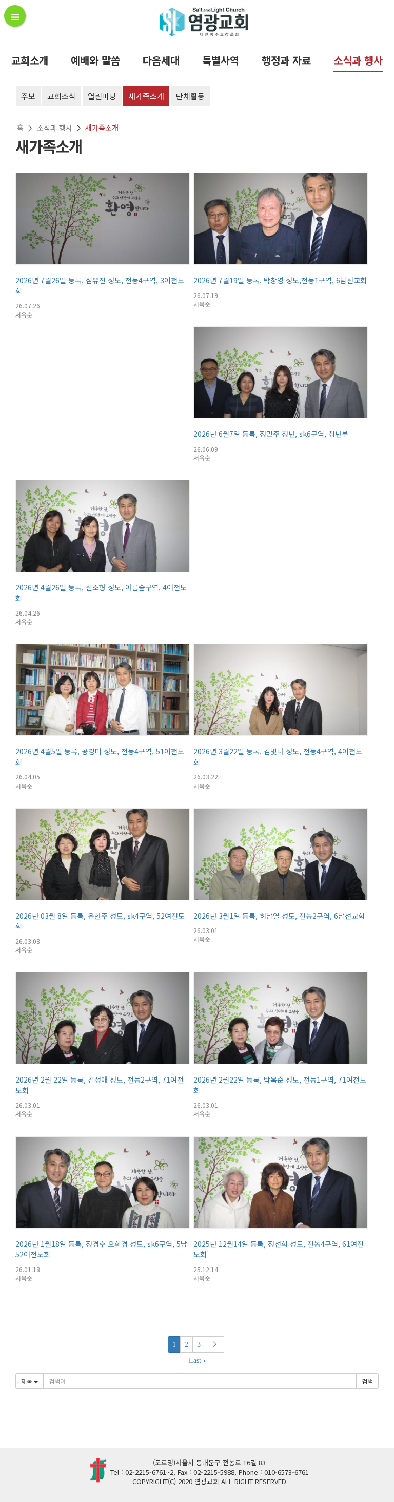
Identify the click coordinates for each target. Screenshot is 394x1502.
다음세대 (161, 60)
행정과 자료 (286, 60)
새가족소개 (146, 96)
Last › (197, 1360)
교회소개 (29, 60)
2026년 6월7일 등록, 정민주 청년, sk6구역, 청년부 (270, 434)
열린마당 (102, 96)
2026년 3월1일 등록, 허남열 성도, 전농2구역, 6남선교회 (279, 916)
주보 (28, 96)
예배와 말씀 (95, 60)
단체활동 (190, 96)
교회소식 (61, 96)
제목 (27, 1381)
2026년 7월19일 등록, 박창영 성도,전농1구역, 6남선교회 (280, 280)
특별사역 (220, 60)
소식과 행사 (358, 60)
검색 (367, 1381)
